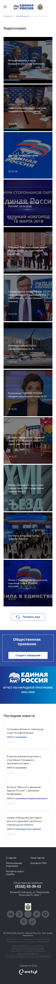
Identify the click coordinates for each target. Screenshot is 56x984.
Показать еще (31, 616)
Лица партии (37, 857)
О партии (11, 857)
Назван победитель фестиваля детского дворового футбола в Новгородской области (24, 821)
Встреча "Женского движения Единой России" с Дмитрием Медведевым (24, 791)
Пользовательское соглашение (28, 945)
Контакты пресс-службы (15, 873)
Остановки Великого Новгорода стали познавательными (25, 731)
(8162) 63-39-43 (28, 886)
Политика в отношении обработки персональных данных (28, 952)
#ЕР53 (10, 737)
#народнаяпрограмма (37, 798)
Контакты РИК (38, 863)
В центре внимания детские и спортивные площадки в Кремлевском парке (24, 760)
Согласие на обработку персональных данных (28, 956)
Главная (8, 16)
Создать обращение (28, 655)
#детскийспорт (34, 829)
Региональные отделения (14, 864)
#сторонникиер (20, 737)
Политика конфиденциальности (28, 948)
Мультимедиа (22, 16)
